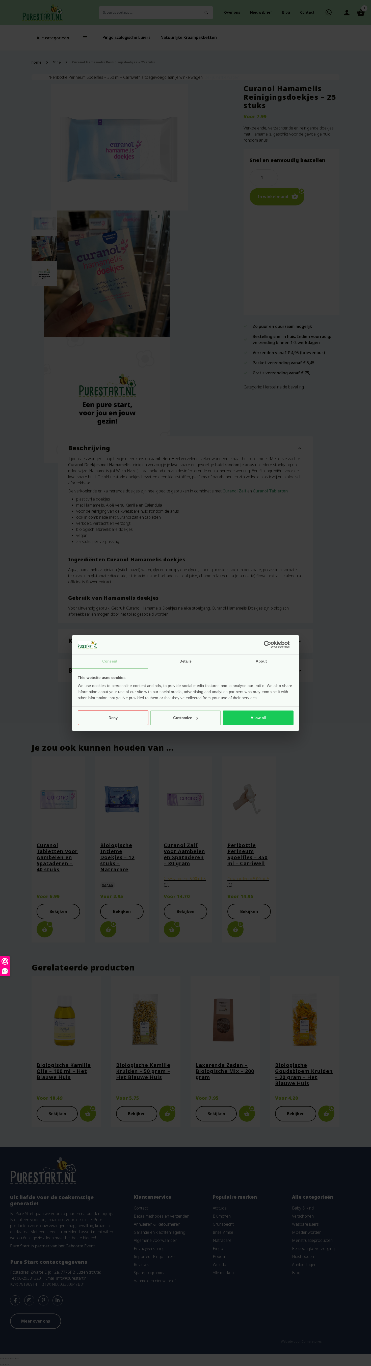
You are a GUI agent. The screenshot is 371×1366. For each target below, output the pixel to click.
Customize (182, 718)
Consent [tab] (109, 661)
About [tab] (261, 661)
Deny (113, 718)
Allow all (258, 718)
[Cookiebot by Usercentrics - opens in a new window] (271, 644)
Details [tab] (185, 661)
